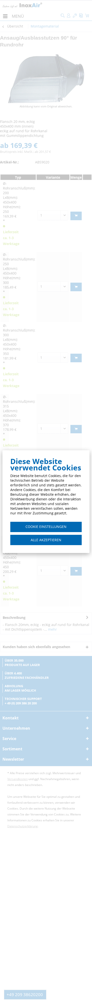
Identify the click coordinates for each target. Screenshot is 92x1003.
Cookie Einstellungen (46, 526)
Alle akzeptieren (46, 540)
